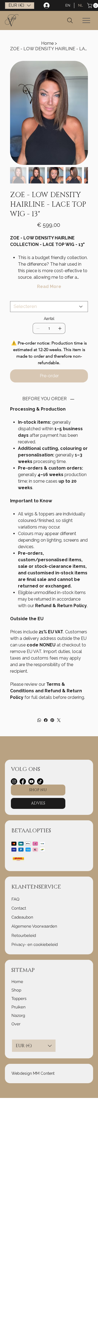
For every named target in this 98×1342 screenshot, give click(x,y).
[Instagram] (14, 781)
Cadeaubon (22, 917)
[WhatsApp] (39, 720)
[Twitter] (59, 720)
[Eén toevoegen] (59, 328)
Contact (18, 908)
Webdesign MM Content (32, 1073)
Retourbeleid (23, 935)
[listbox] (19, 5)
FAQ (15, 899)
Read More (49, 286)
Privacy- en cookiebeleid (34, 944)
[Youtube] (31, 781)
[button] (19, 5)
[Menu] (86, 20)
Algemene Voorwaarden (34, 926)
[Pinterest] (52, 720)
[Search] (70, 20)
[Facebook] (45, 720)
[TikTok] (40, 781)
